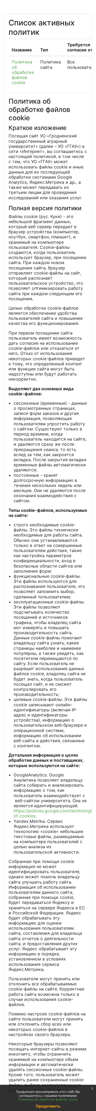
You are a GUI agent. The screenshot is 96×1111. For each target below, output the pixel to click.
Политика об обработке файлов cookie (23, 72)
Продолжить (48, 1106)
